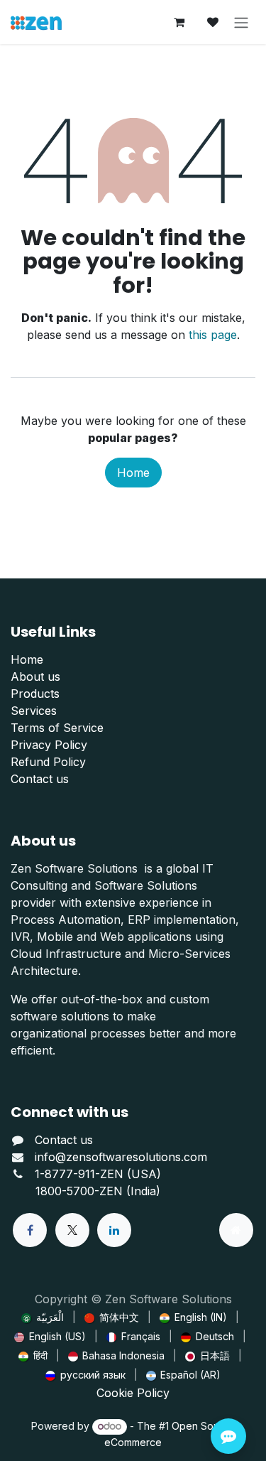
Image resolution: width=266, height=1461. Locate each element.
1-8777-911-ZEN (81, 1174)
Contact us (40, 779)
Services (34, 710)
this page (213, 335)
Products (35, 693)
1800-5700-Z (70, 1191)
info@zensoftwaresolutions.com (121, 1157)
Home (133, 472)
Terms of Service (57, 728)
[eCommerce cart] (179, 22)
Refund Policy (48, 762)
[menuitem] (42, 1317)
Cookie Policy (133, 1393)
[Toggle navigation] (241, 22)
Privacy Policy (49, 745)
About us (35, 676)
